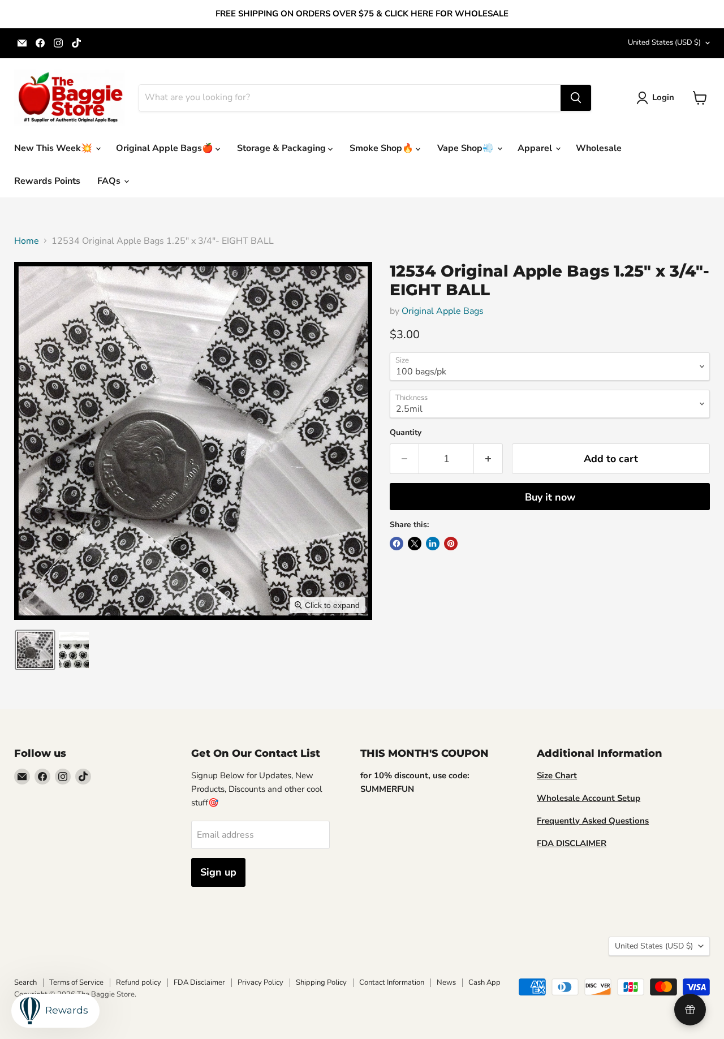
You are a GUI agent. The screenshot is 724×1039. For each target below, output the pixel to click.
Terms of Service (76, 982)
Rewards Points (47, 181)
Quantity (405, 432)
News (446, 982)
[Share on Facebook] (396, 543)
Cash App (484, 982)
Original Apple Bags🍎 (166, 148)
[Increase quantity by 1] (488, 459)
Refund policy (138, 982)
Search (25, 982)
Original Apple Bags (443, 311)
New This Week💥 (54, 148)
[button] (657, 98)
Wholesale (599, 148)
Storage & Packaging (282, 148)
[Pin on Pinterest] (451, 543)
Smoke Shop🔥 (383, 148)
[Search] (576, 98)
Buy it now (550, 497)
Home (26, 241)
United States (664, 42)
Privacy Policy (260, 982)
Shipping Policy (321, 982)
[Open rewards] (690, 1009)
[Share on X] (414, 543)
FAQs (110, 181)
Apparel (536, 148)
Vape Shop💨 (466, 148)
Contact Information (391, 982)
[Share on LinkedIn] (432, 543)
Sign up (218, 872)
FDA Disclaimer (199, 982)
